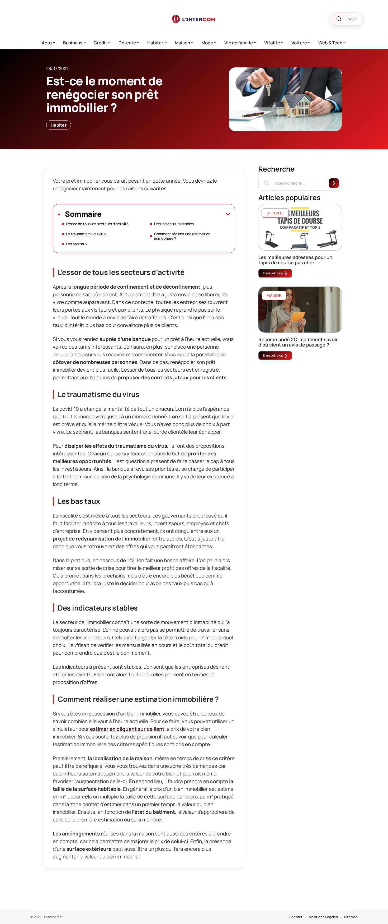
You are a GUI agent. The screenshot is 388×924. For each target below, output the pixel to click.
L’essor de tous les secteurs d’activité (97, 223)
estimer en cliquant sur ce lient (127, 729)
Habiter (59, 125)
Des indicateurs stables (174, 223)
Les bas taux (76, 243)
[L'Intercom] (194, 19)
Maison (274, 295)
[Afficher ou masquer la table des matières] (165, 214)
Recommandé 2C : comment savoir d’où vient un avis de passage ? (298, 342)
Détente (275, 212)
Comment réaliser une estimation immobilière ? (182, 236)
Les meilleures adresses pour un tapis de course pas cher (295, 260)
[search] (339, 19)
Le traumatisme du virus (86, 233)
